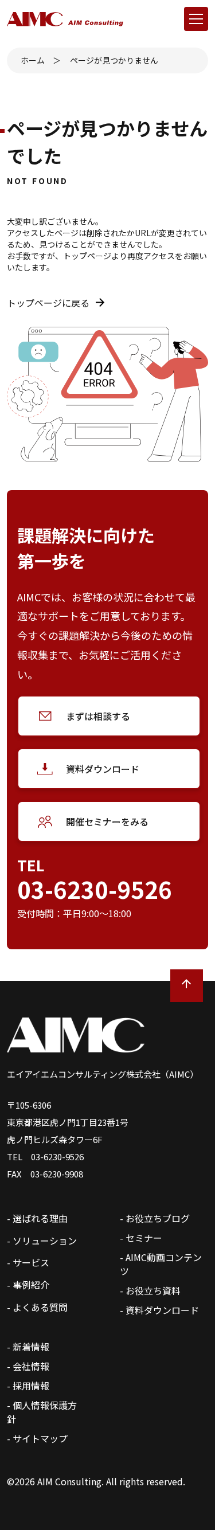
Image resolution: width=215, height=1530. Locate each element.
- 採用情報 (28, 1385)
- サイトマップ (37, 1438)
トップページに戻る (48, 303)
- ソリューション (42, 1240)
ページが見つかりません (114, 60)
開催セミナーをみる (107, 821)
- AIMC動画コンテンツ (161, 1264)
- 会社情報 (28, 1366)
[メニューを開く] (196, 19)
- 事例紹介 (28, 1285)
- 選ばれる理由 (37, 1218)
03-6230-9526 (94, 889)
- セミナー (141, 1238)
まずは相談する (98, 716)
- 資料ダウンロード (159, 1310)
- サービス (28, 1262)
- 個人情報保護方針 (42, 1412)
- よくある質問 (37, 1307)
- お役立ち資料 (150, 1290)
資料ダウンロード (102, 769)
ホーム (33, 60)
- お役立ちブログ (155, 1218)
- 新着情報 (28, 1346)
